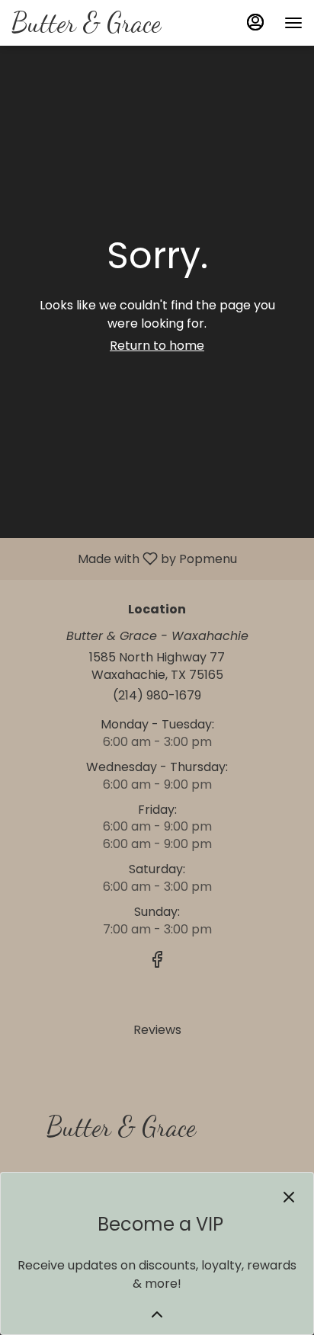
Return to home (157, 345)
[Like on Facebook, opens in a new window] (157, 962)
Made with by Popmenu (124, 558)
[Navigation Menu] (293, 23)
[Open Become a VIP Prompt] (157, 1314)
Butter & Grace (115, 1133)
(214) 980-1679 (157, 695)
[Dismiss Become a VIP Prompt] (289, 1197)
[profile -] (255, 22)
